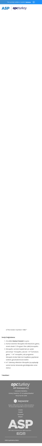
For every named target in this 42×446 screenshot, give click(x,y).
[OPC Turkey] (14, 8)
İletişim (20, 417)
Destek (20, 412)
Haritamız (28, 2)
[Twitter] (21, 433)
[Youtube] (24, 433)
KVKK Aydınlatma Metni (12, 440)
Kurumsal (20, 414)
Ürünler (20, 410)
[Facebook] (18, 433)
